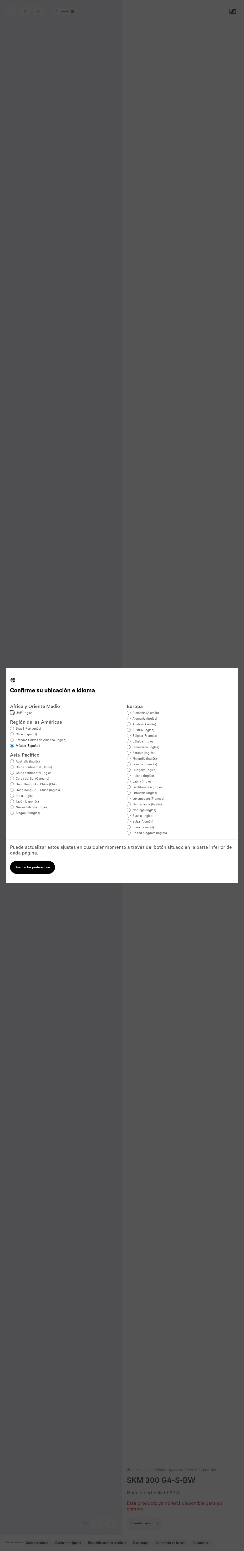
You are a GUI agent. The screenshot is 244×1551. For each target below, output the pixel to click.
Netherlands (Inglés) (147, 804)
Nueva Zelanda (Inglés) (32, 807)
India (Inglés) (25, 796)
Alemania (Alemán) (145, 713)
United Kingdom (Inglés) (149, 833)
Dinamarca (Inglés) (145, 747)
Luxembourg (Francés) (148, 798)
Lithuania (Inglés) (144, 793)
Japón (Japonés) (27, 801)
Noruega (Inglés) (144, 810)
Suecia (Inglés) (142, 816)
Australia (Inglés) (28, 761)
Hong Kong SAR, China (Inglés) (38, 790)
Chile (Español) (26, 734)
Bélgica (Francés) (144, 735)
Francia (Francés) (144, 764)
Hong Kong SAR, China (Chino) (37, 784)
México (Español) (28, 746)
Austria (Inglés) (143, 730)
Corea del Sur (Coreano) (32, 778)
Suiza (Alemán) (142, 821)
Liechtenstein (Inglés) (147, 787)
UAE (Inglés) (24, 713)
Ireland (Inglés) (143, 776)
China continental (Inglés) (34, 773)
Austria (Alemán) (144, 724)
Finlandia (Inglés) (144, 758)
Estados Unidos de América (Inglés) (41, 740)
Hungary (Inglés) (144, 770)
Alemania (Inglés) (144, 718)
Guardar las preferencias (33, 867)
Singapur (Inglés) (28, 813)
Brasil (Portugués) (28, 728)
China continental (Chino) (34, 767)
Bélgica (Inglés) (143, 741)
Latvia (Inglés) (142, 781)
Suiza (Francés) (143, 827)
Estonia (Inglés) (143, 753)
